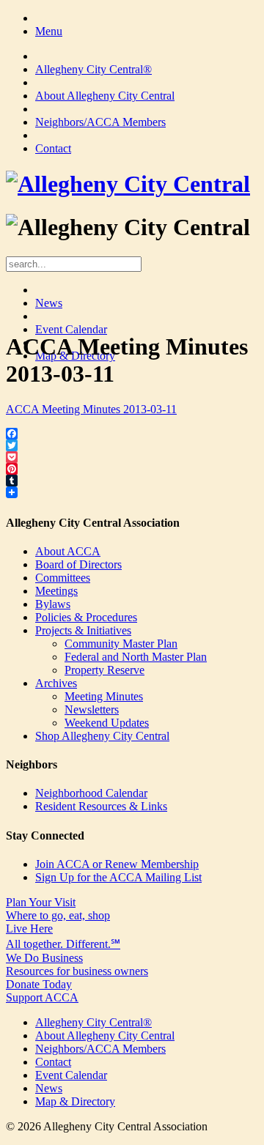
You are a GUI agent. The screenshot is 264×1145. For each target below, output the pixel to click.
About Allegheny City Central (105, 95)
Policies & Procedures (86, 617)
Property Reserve (104, 670)
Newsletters (92, 709)
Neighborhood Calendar (91, 793)
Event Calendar (71, 329)
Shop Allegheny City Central (102, 736)
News (48, 303)
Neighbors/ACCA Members (100, 122)
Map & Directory (75, 1101)
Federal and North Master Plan (136, 657)
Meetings (56, 591)
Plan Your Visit (58, 909)
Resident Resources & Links (101, 806)
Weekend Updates (107, 722)
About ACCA (67, 551)
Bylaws (52, 604)
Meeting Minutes (104, 696)
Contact (53, 148)
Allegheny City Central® (93, 69)
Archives (56, 683)
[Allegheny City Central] (128, 184)
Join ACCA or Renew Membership (117, 864)
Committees (62, 577)
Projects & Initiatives (83, 630)
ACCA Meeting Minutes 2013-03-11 (91, 409)
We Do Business (77, 964)
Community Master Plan (121, 643)
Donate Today (42, 991)
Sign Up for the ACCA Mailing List (118, 877)
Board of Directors (78, 564)
